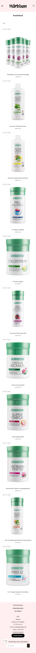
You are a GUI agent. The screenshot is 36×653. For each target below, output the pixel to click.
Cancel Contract (18, 635)
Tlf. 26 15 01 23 (18, 624)
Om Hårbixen (18, 611)
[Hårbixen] (18, 6)
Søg (4, 23)
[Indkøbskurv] (34, 6)
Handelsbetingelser (18, 608)
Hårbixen (18, 619)
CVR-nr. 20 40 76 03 (18, 629)
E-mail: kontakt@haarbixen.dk (18, 627)
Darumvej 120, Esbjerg (18, 622)
